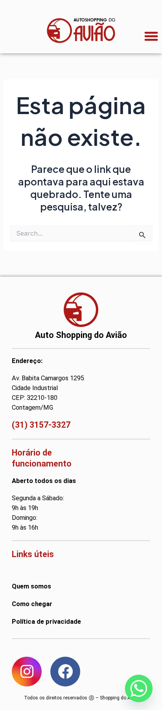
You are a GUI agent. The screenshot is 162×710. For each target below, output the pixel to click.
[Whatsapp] (139, 688)
